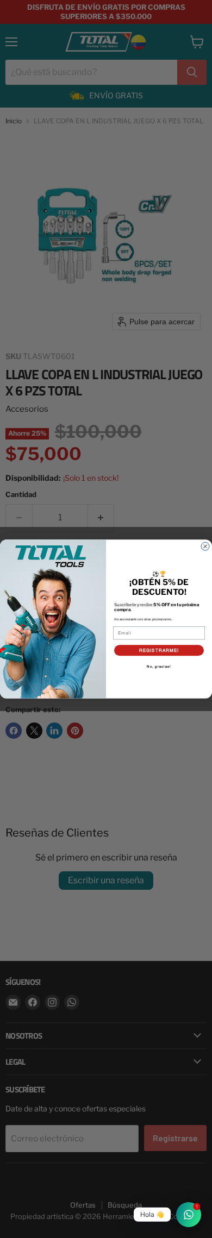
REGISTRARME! (159, 650)
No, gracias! (159, 667)
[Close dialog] (205, 546)
